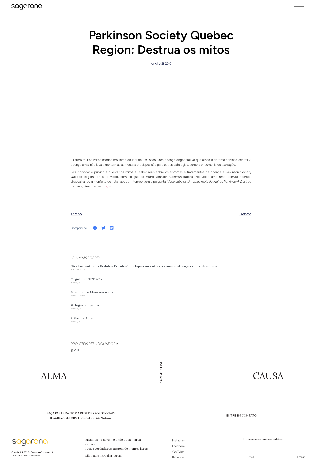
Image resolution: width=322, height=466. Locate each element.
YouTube (178, 451)
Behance (178, 457)
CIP (76, 350)
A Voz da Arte (82, 318)
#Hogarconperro (85, 305)
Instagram (178, 440)
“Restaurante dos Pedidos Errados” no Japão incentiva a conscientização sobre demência (144, 266)
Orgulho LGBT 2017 (86, 279)
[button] (95, 228)
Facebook (178, 446)
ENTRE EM (241, 415)
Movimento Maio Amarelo (92, 292)
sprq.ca (111, 186)
